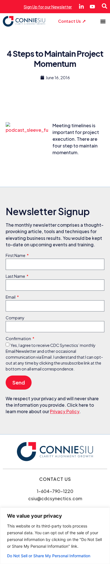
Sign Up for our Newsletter (48, 6)
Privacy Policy (64, 411)
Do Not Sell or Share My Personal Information (48, 555)
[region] (55, 536)
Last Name (16, 276)
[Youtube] (92, 6)
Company (15, 318)
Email (11, 297)
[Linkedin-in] (81, 6)
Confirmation (19, 338)
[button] (103, 21)
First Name (16, 255)
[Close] (104, 512)
